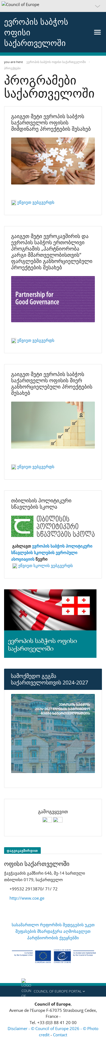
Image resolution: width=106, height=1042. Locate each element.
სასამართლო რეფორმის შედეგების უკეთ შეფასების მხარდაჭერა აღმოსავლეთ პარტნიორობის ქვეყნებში (53, 931)
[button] (53, 6)
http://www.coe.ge (27, 898)
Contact (60, 1034)
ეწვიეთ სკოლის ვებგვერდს (45, 565)
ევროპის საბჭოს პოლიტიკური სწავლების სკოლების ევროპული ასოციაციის (51, 552)
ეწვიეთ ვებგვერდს (35, 202)
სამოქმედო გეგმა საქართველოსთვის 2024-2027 (49, 679)
